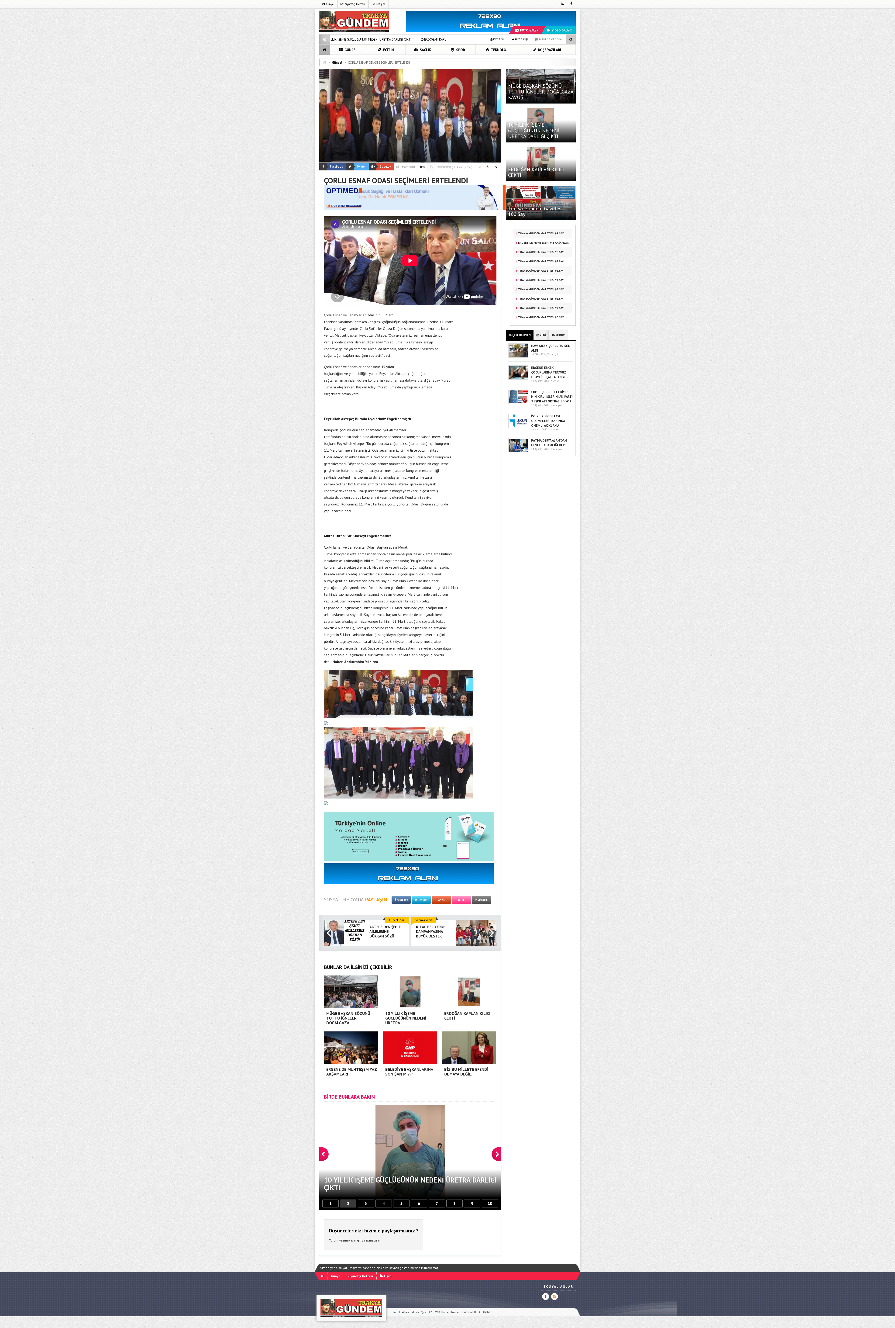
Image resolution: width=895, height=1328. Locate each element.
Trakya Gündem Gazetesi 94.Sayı (541, 280)
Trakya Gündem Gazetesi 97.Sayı (540, 261)
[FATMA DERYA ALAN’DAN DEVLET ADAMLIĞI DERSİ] (518, 451)
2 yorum (555, 381)
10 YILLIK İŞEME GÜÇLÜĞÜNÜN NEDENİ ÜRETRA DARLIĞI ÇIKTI (533, 130)
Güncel (350, 50)
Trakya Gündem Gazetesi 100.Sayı (535, 211)
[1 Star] (438, 167)
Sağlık (425, 50)
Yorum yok (552, 354)
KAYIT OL (498, 39)
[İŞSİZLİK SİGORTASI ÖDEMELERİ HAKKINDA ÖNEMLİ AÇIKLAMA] (518, 427)
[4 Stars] (447, 167)
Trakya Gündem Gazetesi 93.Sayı (541, 289)
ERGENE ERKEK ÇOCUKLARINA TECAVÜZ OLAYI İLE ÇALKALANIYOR (549, 372)
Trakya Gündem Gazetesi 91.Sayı (541, 308)
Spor (460, 50)
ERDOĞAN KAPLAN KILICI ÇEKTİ (536, 172)
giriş (360, 1240)
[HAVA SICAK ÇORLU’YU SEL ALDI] (518, 357)
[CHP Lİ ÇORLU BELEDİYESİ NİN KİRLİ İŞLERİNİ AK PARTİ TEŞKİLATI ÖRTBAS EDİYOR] (518, 403)
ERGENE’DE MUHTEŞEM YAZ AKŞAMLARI (332, 39)
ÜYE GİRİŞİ (521, 39)
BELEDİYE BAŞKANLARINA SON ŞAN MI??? (401, 39)
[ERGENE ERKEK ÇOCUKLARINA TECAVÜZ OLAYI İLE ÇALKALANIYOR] (518, 378)
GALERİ (529, 30)
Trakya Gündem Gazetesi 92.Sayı (541, 298)
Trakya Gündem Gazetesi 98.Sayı (541, 252)
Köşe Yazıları (549, 50)
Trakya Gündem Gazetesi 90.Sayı (541, 317)
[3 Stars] (444, 167)
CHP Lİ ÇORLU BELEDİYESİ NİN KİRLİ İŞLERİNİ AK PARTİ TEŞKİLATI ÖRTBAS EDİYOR (552, 396)
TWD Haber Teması (446, 1312)
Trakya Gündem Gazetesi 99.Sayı (541, 233)
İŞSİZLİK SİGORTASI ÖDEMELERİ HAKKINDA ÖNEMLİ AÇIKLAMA (548, 421)
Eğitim (388, 50)
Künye (329, 4)
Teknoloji (499, 50)
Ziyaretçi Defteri (354, 4)
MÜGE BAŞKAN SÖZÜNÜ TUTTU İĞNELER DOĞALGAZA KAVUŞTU (540, 91)
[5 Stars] (449, 167)
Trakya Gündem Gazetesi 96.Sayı (541, 270)
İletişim (380, 4)
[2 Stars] (441, 167)
